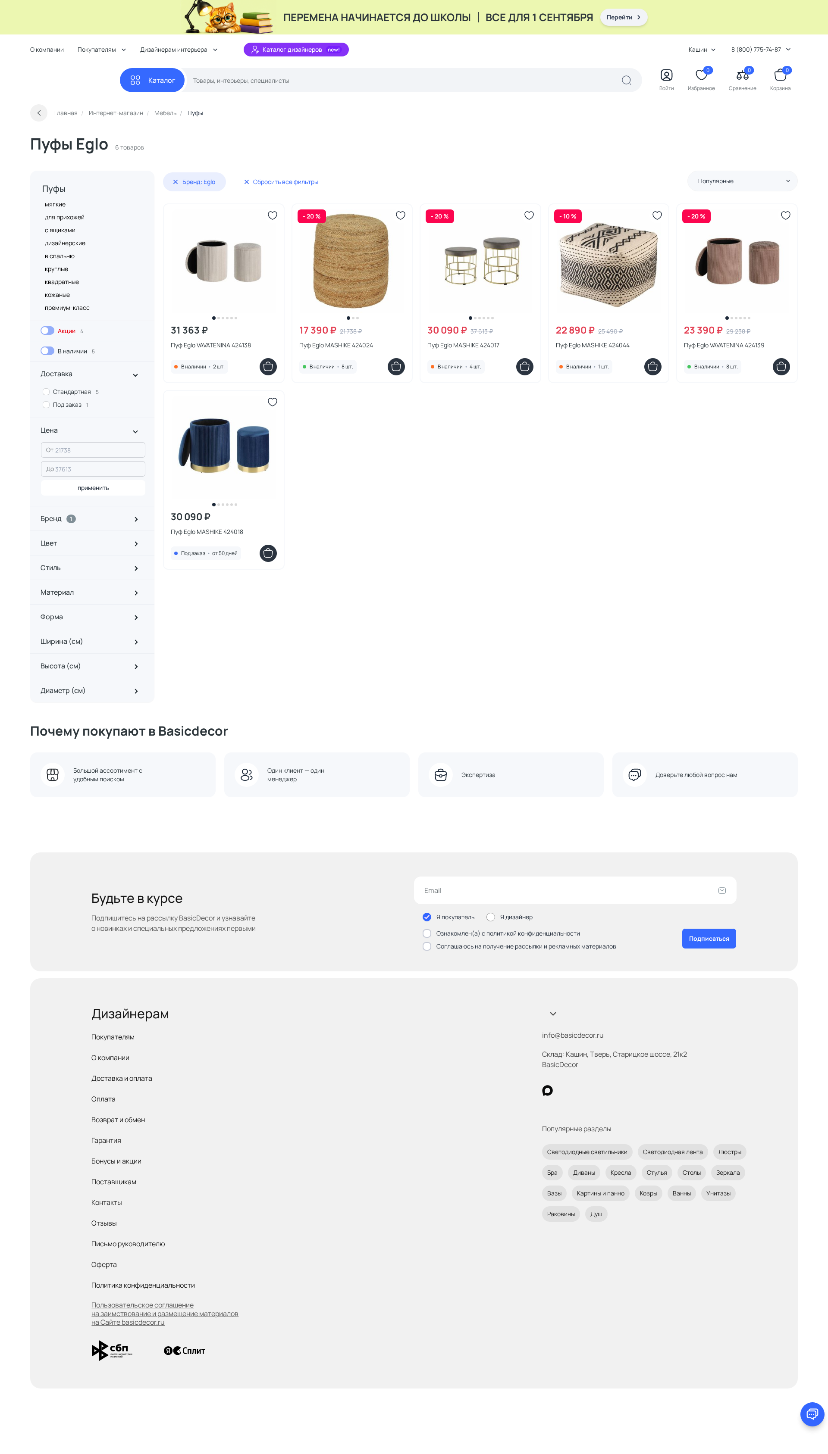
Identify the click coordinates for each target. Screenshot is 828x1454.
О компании (47, 49)
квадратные (62, 282)
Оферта (104, 1264)
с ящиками (60, 230)
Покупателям (113, 1037)
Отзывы (104, 1223)
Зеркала (728, 1172)
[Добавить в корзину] (268, 366)
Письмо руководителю (128, 1243)
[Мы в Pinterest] (565, 1090)
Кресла (621, 1172)
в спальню (60, 256)
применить (93, 488)
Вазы (554, 1193)
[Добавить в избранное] (272, 215)
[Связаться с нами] (812, 1414)
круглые (56, 269)
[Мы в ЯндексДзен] (600, 1090)
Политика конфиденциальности (143, 1285)
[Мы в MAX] (547, 1090)
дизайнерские (65, 243)
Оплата (103, 1099)
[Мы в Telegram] (618, 1090)
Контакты (106, 1202)
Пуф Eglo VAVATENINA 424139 (724, 345)
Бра (552, 1172)
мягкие (55, 204)
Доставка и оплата (121, 1078)
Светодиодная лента (673, 1152)
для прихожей (65, 217)
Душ (596, 1214)
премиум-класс (67, 307)
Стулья (657, 1172)
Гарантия (106, 1140)
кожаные (57, 294)
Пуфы (54, 188)
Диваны (584, 1172)
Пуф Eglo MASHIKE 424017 (463, 345)
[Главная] (75, 80)
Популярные (716, 181)
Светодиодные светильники (587, 1152)
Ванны (682, 1193)
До (50, 469)
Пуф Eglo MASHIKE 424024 (336, 345)
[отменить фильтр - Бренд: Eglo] (175, 182)
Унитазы (718, 1193)
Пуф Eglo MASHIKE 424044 (593, 345)
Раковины (561, 1214)
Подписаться (709, 938)
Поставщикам (113, 1181)
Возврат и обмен (118, 1119)
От (49, 450)
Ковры (648, 1193)
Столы (692, 1172)
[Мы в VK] (582, 1090)
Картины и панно (600, 1193)
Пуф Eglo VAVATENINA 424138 (211, 345)
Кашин (698, 49)
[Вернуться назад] (38, 113)
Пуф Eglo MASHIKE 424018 (207, 531)
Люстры (729, 1152)
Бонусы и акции (116, 1161)
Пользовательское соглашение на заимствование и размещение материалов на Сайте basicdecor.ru (164, 1313)
